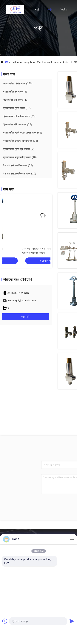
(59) (15, 91)
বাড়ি (37, 9)
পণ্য (50, 9)
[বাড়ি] (15, 9)
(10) (20, 157)
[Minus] (72, 539)
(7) (18, 148)
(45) (15, 99)
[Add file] (4, 621)
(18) (20, 140)
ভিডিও (64, 9)
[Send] (72, 621)
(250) (18, 83)
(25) (19, 116)
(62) (22, 132)
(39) (17, 124)
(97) (17, 107)
